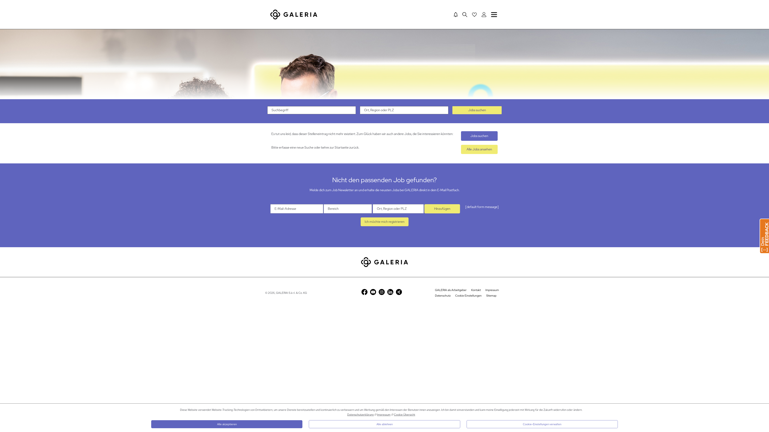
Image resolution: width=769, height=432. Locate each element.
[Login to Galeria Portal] (484, 14)
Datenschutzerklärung (360, 414)
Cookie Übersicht (404, 414)
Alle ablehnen (384, 424)
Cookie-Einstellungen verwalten (542, 424)
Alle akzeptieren (227, 424)
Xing (399, 292)
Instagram (382, 292)
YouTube (373, 292)
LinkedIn (390, 292)
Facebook (364, 292)
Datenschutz (443, 295)
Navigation (494, 14)
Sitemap (491, 295)
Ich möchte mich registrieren (385, 222)
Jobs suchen (477, 110)
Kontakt (476, 290)
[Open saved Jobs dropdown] (474, 14)
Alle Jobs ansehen (479, 149)
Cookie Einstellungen (468, 295)
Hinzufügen (442, 209)
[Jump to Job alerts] (456, 14)
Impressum (384, 414)
